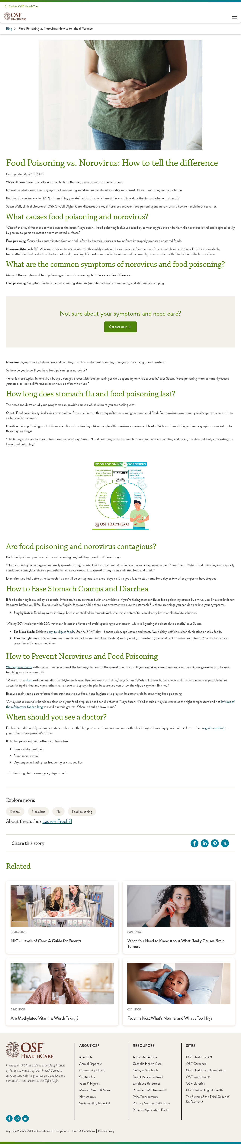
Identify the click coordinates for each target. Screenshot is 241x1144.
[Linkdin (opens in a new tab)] (25, 1118)
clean (28, 680)
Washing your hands (19, 667)
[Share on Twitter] (225, 843)
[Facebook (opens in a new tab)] (9, 1118)
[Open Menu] (234, 16)
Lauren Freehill (57, 821)
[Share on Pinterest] (215, 843)
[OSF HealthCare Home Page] (15, 16)
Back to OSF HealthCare (23, 6)
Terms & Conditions (83, 1131)
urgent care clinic (213, 727)
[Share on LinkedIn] (205, 843)
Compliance (61, 1131)
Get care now (118, 326)
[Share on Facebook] (194, 843)
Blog (9, 28)
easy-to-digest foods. (61, 631)
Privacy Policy (106, 1131)
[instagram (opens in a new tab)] (17, 1118)
